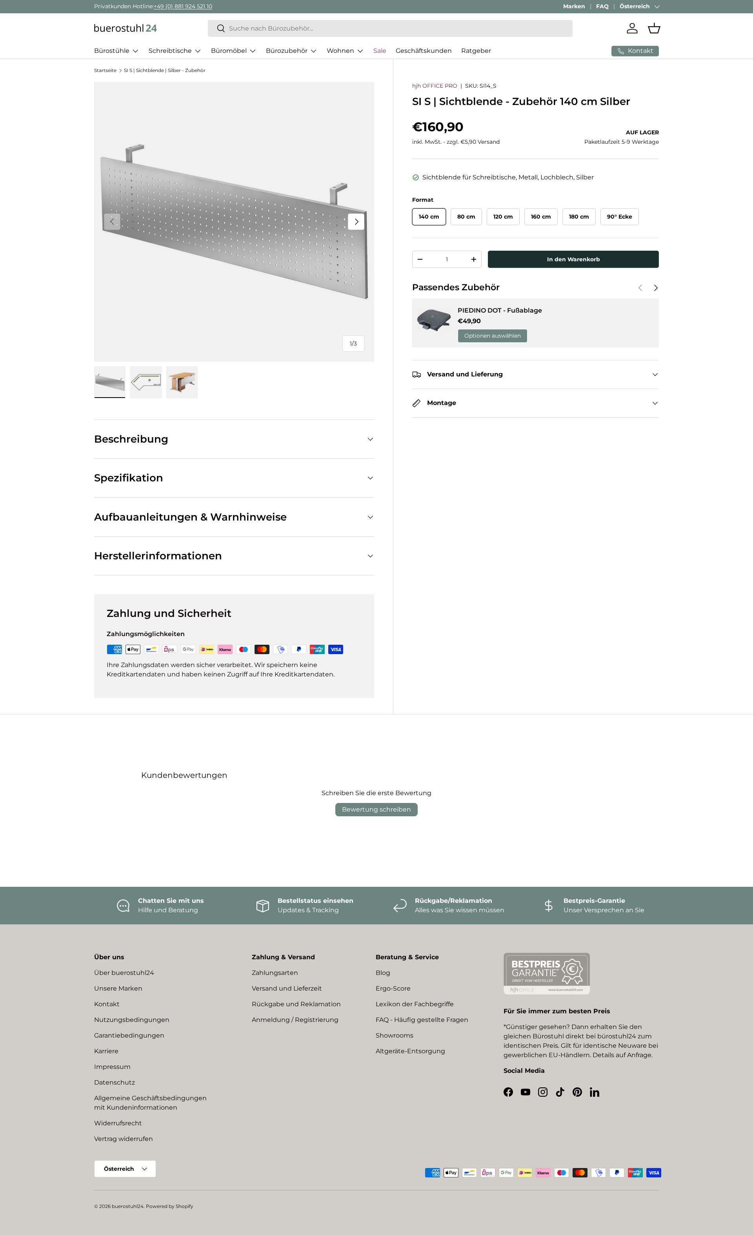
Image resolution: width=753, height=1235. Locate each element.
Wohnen (340, 50)
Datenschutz (114, 1082)
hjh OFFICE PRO (434, 85)
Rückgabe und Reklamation (296, 1004)
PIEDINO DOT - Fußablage (500, 310)
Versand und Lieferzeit (287, 988)
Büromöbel (229, 50)
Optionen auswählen (492, 335)
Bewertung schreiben (376, 809)
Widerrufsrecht (118, 1123)
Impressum (112, 1066)
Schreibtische (170, 50)
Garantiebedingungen (129, 1035)
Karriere (106, 1051)
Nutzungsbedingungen (131, 1019)
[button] (654, 28)
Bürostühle (111, 50)
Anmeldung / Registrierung (295, 1019)
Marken (574, 6)
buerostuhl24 (128, 1206)
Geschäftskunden (424, 50)
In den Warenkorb (573, 259)
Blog (383, 972)
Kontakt (107, 1004)
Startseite (105, 70)
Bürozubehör (286, 50)
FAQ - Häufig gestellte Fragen (422, 1019)
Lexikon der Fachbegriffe (415, 1004)
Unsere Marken (118, 988)
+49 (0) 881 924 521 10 (183, 6)
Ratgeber (476, 50)
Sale (379, 50)
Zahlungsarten (275, 972)
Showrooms (394, 1035)
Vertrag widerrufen (123, 1139)
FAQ (602, 6)
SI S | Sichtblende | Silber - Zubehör (165, 70)
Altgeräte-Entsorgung (410, 1051)
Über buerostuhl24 (124, 972)
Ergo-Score (393, 988)
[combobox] (390, 28)
